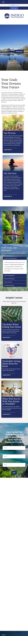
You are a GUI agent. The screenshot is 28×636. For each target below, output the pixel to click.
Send (14, 472)
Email (14, 453)
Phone (14, 461)
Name (14, 445)
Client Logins (14, 8)
